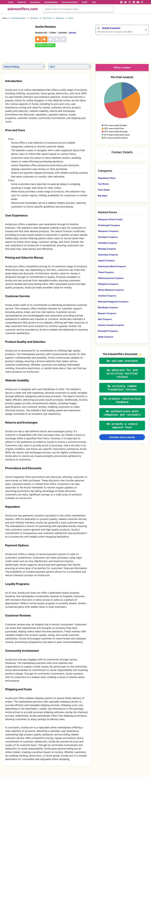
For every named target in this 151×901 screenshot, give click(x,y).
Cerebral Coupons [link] (107, 296)
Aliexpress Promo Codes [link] (110, 219)
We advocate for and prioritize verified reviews (122, 373)
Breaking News (51, 2)
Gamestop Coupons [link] (108, 254)
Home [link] (4, 18)
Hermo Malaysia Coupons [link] (111, 290)
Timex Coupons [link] (106, 272)
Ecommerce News (69, 2)
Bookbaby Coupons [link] (108, 307)
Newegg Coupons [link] (107, 249)
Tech (94, 2)
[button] (122, 361)
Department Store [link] (18, 18)
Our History (35, 2)
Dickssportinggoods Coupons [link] (113, 301)
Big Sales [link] (60, 18)
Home (10, 2)
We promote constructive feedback (122, 400)
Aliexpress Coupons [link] (108, 231)
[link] (17, 39)
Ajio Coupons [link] (105, 319)
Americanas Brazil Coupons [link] (112, 266)
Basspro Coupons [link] (107, 313)
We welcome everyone (122, 360)
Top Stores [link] (34, 18)
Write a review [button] (122, 67)
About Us (22, 2)
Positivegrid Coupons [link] (109, 225)
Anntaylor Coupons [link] (108, 237)
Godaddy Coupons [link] (107, 243)
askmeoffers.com (23, 9)
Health (84, 2)
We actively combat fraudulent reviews (122, 387)
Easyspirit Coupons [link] (108, 331)
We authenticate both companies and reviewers (122, 413)
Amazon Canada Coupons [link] (111, 325)
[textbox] (78, 9)
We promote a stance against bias (122, 425)
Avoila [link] (70, 18)
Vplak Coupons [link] (105, 337)
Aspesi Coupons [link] (106, 260)
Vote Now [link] (72, 32)
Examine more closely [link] (122, 437)
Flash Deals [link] (47, 18)
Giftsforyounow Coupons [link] (111, 278)
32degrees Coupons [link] (108, 284)
